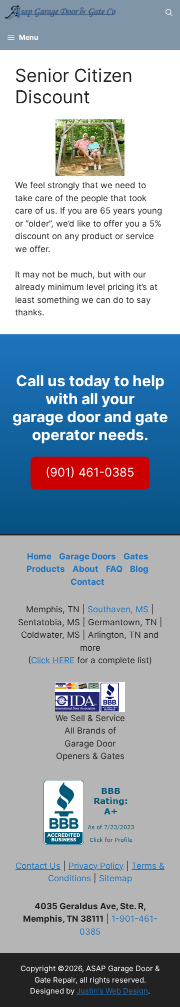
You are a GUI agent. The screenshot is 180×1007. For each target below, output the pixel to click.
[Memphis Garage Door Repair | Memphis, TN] (60, 12)
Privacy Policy (96, 866)
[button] (169, 12)
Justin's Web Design (112, 991)
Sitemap (115, 878)
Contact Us (38, 866)
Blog (139, 569)
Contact (87, 582)
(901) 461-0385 (90, 472)
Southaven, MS (118, 609)
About (85, 569)
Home (39, 556)
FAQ (114, 569)
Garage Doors (87, 556)
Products (45, 569)
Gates (136, 556)
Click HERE (52, 660)
